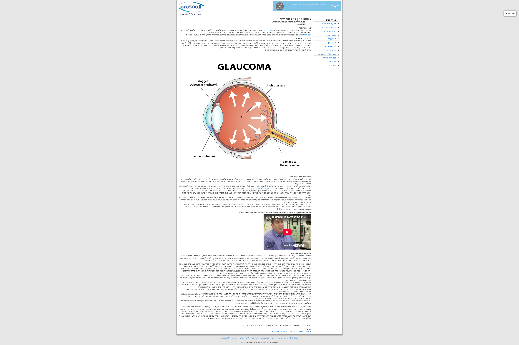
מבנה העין (332, 43)
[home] (191, 8)
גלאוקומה (307, 332)
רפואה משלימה (330, 46)
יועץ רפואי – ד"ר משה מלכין (248, 338)
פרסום (274, 338)
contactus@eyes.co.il (229, 338)
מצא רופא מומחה (329, 58)
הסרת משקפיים (330, 31)
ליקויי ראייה (332, 39)
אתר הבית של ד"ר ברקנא (250, 326)
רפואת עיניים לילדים (328, 28)
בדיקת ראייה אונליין (329, 24)
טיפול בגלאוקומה (296, 332)
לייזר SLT (275, 332)
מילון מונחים (331, 62)
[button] (510, 13)
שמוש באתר (265, 338)
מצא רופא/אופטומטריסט (327, 54)
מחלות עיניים (331, 20)
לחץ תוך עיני (284, 332)
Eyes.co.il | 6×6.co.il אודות (288, 338)
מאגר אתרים (331, 50)
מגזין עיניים (332, 65)
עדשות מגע (331, 35)
